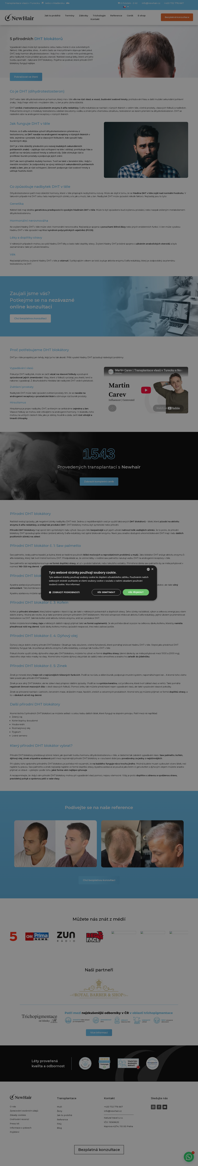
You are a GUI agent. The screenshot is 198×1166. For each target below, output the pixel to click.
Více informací (73, 584)
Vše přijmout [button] (135, 592)
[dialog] (99, 582)
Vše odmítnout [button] (106, 592)
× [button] (152, 569)
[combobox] (148, 569)
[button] (64, 592)
